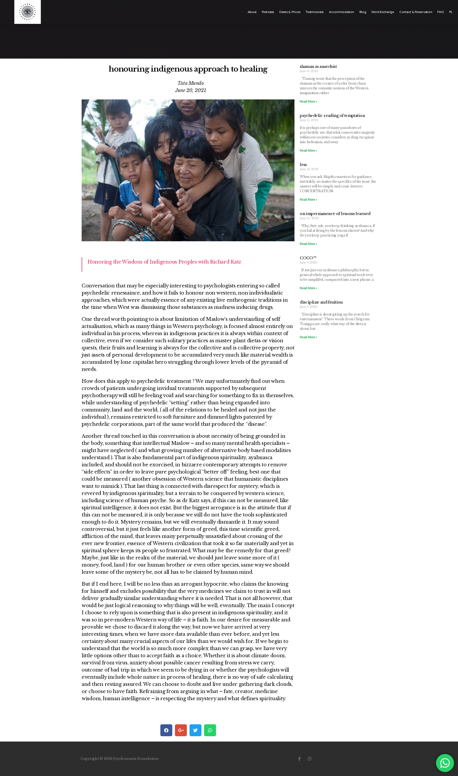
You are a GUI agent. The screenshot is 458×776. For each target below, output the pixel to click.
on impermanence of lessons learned (335, 213)
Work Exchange (382, 12)
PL (451, 12)
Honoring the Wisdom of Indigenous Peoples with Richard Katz (164, 262)
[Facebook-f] (299, 759)
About (252, 12)
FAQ (440, 12)
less (303, 164)
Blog (362, 12)
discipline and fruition (321, 302)
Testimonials (315, 12)
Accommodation (341, 12)
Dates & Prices (289, 12)
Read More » (308, 101)
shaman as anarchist (318, 66)
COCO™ (308, 258)
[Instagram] (309, 759)
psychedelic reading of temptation (332, 115)
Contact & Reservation (415, 12)
